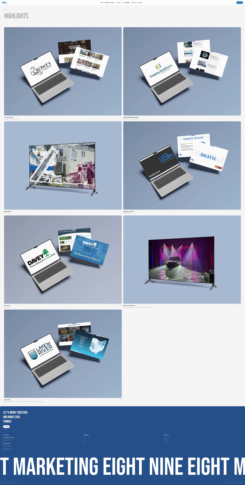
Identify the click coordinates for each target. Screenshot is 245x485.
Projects (85, 441)
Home (102, 2)
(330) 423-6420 (6, 450)
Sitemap (240, 482)
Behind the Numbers (109, 2)
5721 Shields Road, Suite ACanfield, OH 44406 (8, 439)
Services (119, 2)
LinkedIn (165, 437)
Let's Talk (240, 2)
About (85, 439)
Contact (140, 2)
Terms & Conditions (234, 482)
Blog (84, 443)
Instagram (166, 439)
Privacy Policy (226, 482)
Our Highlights (126, 2)
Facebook (166, 441)
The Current (134, 2)
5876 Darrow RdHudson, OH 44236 (7, 445)
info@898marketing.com (8, 448)
